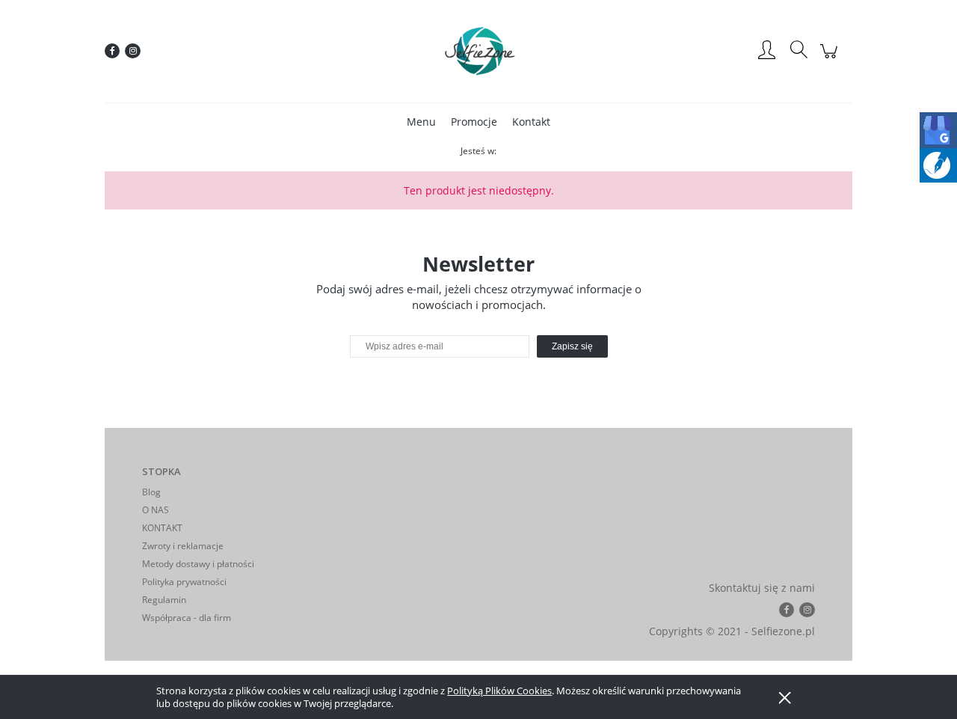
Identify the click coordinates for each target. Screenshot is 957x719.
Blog (151, 492)
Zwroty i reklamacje (183, 545)
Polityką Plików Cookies (499, 690)
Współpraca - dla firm (186, 617)
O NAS (155, 510)
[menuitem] (421, 121)
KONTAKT (162, 527)
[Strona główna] (478, 51)
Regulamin (164, 599)
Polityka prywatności (184, 581)
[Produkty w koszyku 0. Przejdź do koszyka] (831, 59)
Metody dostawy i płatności (198, 563)
